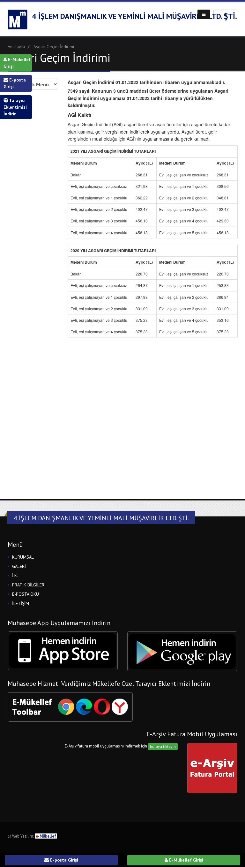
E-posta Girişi (15, 83)
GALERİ (19, 566)
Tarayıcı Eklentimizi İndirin (15, 107)
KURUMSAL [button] (23, 557)
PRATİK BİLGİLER (28, 585)
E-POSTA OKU (25, 594)
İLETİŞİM (20, 603)
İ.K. (15, 575)
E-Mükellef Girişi (17, 63)
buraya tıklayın (163, 746)
